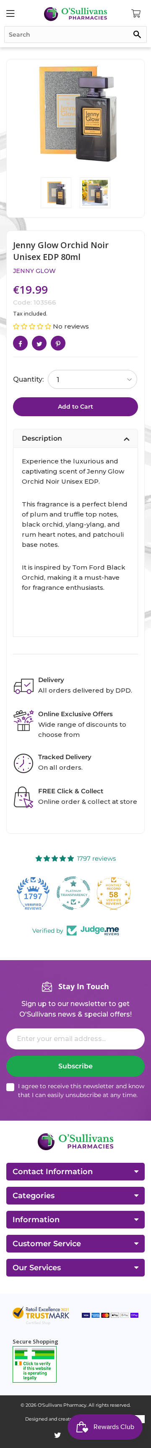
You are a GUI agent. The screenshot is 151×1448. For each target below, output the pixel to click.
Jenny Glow (34, 271)
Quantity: (28, 379)
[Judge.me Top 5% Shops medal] (116, 893)
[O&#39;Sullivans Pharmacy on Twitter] (57, 1435)
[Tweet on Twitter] (39, 343)
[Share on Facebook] (20, 343)
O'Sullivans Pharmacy (62, 1405)
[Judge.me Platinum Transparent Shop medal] (35, 893)
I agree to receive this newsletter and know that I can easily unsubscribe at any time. (81, 1090)
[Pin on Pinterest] (58, 343)
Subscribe (75, 1066)
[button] (33, 326)
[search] (75, 34)
